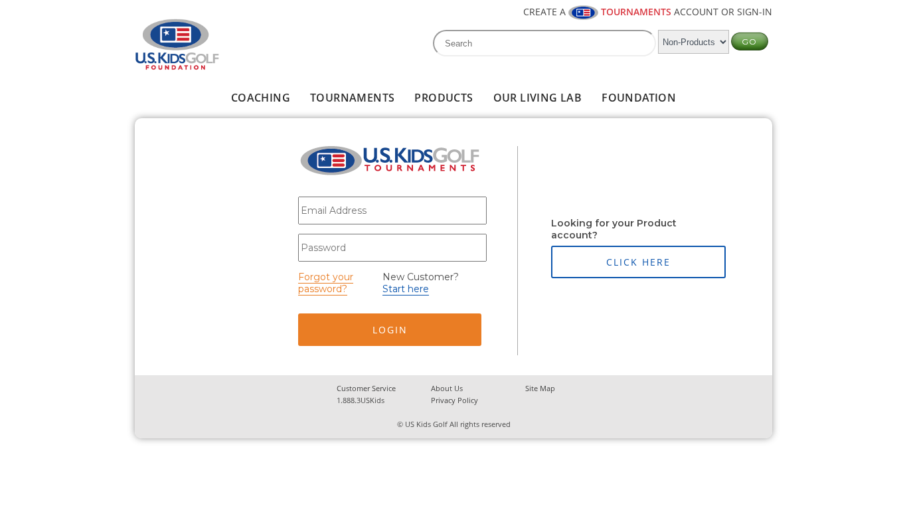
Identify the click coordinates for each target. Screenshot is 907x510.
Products (443, 97)
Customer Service (366, 388)
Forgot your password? (325, 283)
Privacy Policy (454, 400)
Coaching (260, 97)
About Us (447, 388)
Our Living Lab (537, 97)
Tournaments (352, 97)
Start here (405, 289)
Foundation (639, 97)
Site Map (540, 388)
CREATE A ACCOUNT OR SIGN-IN (647, 11)
